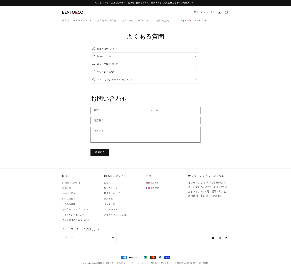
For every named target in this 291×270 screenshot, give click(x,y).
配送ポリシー (166, 263)
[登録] (113, 237)
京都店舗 (66, 188)
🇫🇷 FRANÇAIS (152, 188)
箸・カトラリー (112, 188)
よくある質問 (68, 204)
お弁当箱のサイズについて (75, 209)
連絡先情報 (203, 263)
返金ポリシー (122, 263)
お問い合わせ (68, 198)
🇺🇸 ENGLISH (152, 182)
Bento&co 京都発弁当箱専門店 (101, 263)
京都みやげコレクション (116, 214)
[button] (83, 20)
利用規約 (154, 263)
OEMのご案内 (68, 193)
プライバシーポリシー (73, 214)
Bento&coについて (71, 182)
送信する (100, 152)
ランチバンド (110, 209)
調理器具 (108, 198)
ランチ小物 (109, 204)
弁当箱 (107, 182)
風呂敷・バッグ (112, 193)
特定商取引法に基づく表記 (75, 220)
